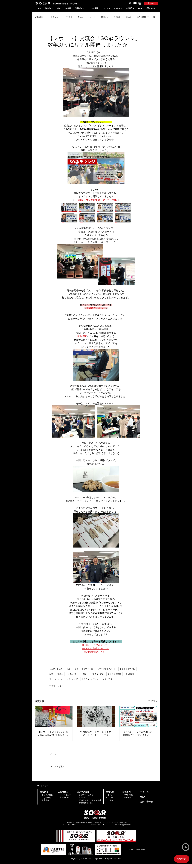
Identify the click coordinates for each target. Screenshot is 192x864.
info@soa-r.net (125, 825)
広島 (68, 669)
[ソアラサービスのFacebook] (125, 3)
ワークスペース (55, 679)
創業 (84, 674)
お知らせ (104, 17)
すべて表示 (152, 701)
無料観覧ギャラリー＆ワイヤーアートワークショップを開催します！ (95, 733)
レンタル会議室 (114, 674)
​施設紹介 (44, 792)
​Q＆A (143, 797)
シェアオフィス (55, 669)
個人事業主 (130, 674)
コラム (80, 17)
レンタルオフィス (127, 669)
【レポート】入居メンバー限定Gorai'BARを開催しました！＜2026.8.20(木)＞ (53, 733)
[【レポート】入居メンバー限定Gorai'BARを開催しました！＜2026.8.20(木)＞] (53, 716)
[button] (154, 17)
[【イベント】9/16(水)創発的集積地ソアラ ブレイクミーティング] (138, 716)
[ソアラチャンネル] (135, 3)
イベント (68, 17)
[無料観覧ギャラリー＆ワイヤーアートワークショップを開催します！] (96, 716)
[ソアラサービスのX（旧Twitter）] (130, 3)
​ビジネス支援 (83, 792)
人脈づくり (107, 679)
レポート (92, 17)
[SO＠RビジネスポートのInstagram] (140, 3)
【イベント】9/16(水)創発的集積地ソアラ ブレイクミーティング (138, 733)
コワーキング (72, 679)
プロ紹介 (117, 17)
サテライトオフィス (90, 679)
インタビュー (54, 17)
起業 (51, 674)
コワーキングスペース (84, 669)
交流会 (129, 17)
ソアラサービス (97, 674)
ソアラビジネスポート (106, 669)
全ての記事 (39, 17)
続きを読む (141, 17)
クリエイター (72, 674)
